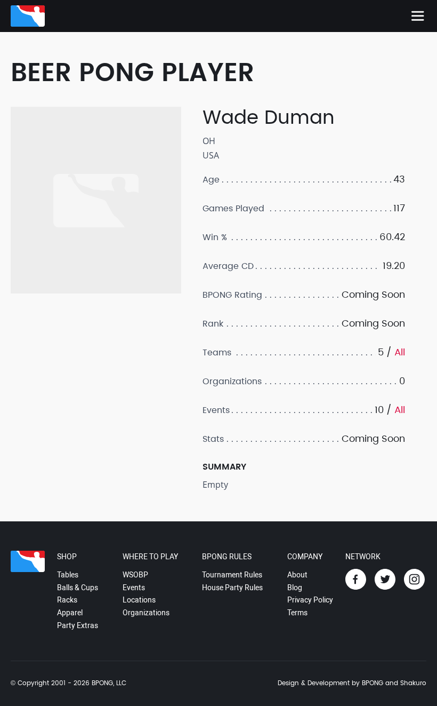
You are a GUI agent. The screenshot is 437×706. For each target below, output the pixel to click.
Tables (67, 574)
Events (134, 587)
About (297, 574)
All (399, 352)
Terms (297, 612)
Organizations (146, 612)
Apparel (70, 612)
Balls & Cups (77, 587)
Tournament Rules (232, 574)
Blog (294, 587)
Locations (139, 600)
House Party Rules (232, 587)
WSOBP (135, 574)
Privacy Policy (310, 600)
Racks (67, 600)
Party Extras (77, 625)
